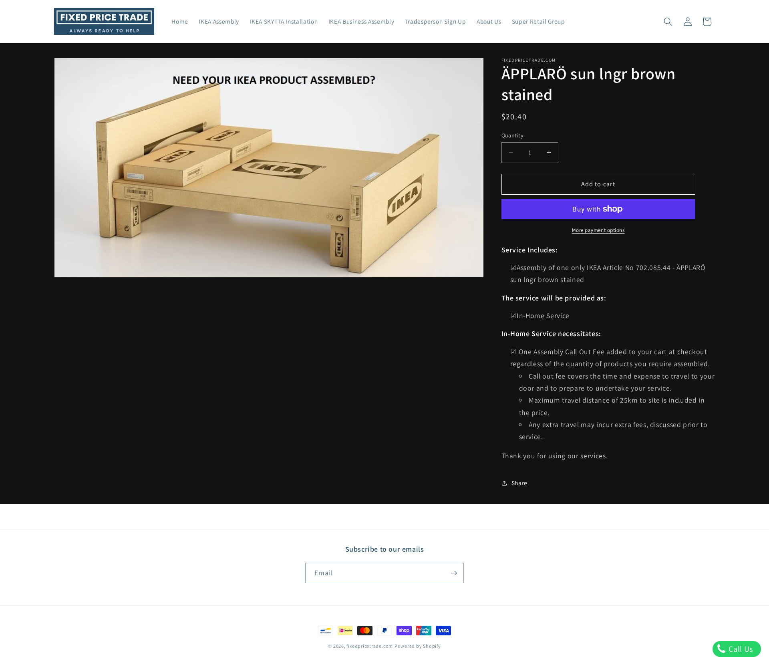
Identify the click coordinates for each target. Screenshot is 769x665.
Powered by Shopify (418, 646)
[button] (668, 21)
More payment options (598, 230)
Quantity (512, 135)
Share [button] (519, 483)
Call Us (740, 649)
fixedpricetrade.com (369, 646)
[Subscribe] (453, 573)
